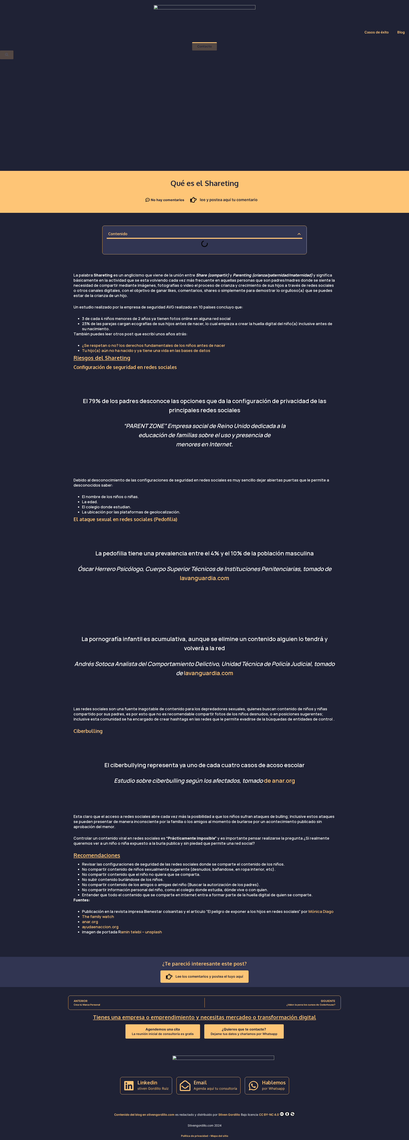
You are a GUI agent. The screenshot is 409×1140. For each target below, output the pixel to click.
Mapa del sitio (219, 1135)
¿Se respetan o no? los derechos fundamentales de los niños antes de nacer (153, 345)
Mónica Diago (321, 911)
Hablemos (274, 1082)
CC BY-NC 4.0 (269, 1114)
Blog (401, 32)
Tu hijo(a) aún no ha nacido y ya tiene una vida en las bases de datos (146, 350)
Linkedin (147, 1082)
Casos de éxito (376, 32)
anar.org (90, 921)
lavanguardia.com (204, 578)
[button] (299, 234)
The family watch (98, 916)
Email (200, 1082)
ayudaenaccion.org (100, 926)
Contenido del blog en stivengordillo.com (144, 1114)
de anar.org (279, 780)
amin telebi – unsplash (141, 931)
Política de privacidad (194, 1135)
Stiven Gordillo (229, 1114)
